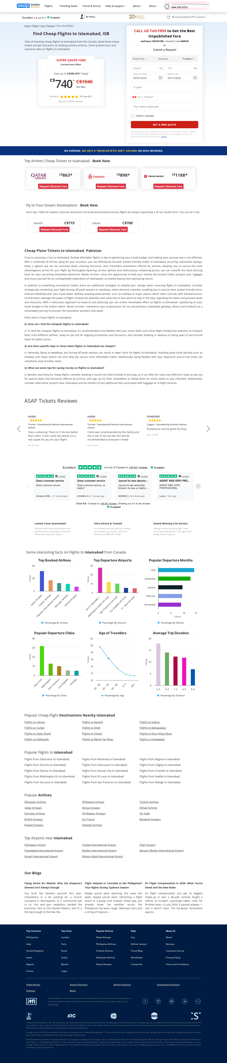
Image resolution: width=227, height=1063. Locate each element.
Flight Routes (33, 984)
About (169, 937)
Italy (28, 944)
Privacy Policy (173, 957)
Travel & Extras (91, 6)
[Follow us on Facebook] (145, 1001)
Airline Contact (139, 944)
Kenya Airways (104, 964)
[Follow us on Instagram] (158, 1001)
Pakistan (50, 25)
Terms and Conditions (177, 964)
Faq (133, 937)
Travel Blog (137, 950)
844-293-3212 (180, 7)
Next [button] (208, 429)
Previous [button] (18, 429)
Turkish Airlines (104, 950)
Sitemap (30, 990)
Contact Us (136, 964)
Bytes (73, 990)
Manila (64, 964)
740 (63, 83)
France (29, 971)
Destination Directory (168, 984)
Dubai (64, 957)
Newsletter (137, 957)
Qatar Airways (103, 937)
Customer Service (175, 950)
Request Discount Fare (53, 186)
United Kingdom (35, 950)
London (65, 937)
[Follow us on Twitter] (185, 1001)
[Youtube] (172, 1001)
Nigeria (30, 964)
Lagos (64, 971)
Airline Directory (122, 984)
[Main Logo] (28, 6)
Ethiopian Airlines (105, 957)
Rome (64, 950)
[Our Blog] (198, 1001)
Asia (42, 25)
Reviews (170, 944)
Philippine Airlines (106, 944)
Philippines (32, 937)
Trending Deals (68, 6)
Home (27, 25)
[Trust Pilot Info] (137, 17)
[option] (54, 429)
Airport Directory (79, 984)
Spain (29, 957)
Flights (49, 6)
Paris (64, 944)
